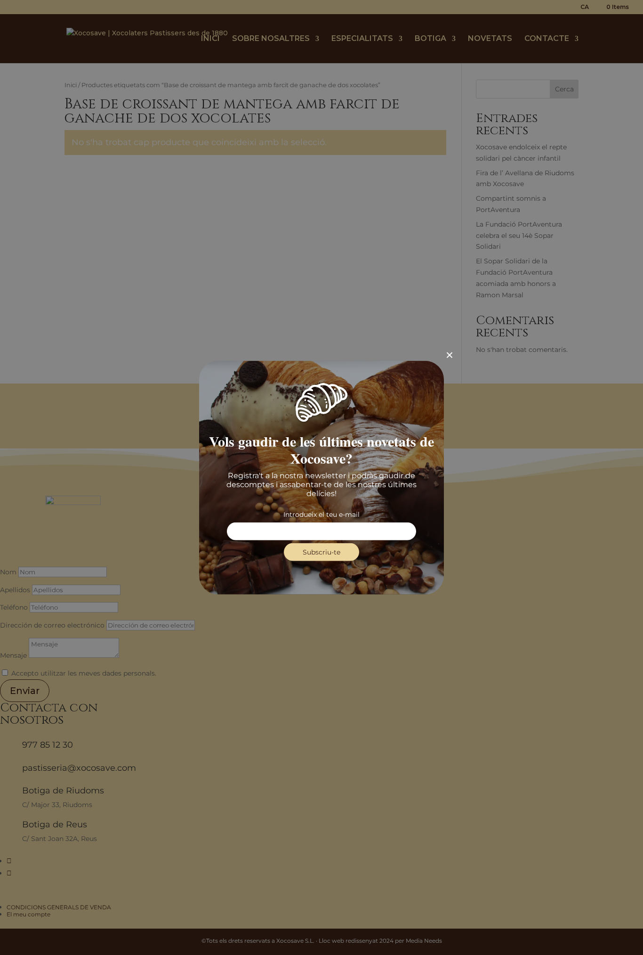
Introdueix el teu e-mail (321, 514)
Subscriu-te (321, 552)
